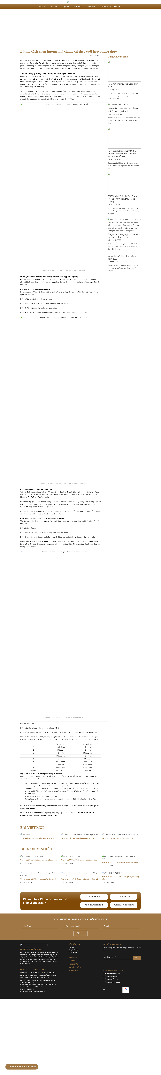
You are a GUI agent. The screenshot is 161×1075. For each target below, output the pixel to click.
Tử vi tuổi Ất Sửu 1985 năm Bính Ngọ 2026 (118, 838)
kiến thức (73, 964)
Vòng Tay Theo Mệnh (94, 905)
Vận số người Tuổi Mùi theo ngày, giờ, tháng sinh (38, 860)
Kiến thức (91, 6)
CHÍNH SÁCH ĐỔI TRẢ (110, 979)
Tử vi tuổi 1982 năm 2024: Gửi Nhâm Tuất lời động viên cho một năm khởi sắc (122, 154)
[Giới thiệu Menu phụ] (59, 6)
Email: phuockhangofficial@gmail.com (33, 991)
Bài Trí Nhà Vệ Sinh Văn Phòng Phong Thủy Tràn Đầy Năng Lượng (123, 199)
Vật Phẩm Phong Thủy (124, 905)
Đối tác (71, 947)
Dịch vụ (66, 6)
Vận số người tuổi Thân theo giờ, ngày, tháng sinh (79, 879)
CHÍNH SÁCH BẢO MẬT (110, 976)
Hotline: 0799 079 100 (27, 989)
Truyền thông (106, 6)
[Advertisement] (80, 29)
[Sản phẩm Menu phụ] (83, 6)
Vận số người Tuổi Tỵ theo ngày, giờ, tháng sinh (79, 860)
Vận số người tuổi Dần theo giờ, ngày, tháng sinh (120, 862)
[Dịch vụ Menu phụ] (70, 6)
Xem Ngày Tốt (123, 896)
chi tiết (32, 806)
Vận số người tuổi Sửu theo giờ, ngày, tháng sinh (38, 879)
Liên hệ (117, 6)
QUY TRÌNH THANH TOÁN (111, 973)
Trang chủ (43, 6)
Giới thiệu (53, 6)
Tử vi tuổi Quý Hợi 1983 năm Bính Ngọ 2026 (37, 838)
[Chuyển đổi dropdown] (124, 6)
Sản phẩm (78, 6)
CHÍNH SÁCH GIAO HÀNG (111, 982)
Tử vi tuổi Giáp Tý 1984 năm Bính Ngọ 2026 (77, 838)
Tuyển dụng (73, 952)
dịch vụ (72, 961)
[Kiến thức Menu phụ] (96, 6)
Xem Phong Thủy (94, 897)
